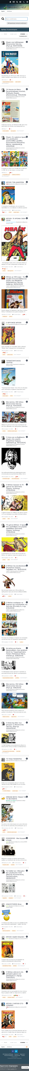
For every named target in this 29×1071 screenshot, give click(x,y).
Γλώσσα (16, 1054)
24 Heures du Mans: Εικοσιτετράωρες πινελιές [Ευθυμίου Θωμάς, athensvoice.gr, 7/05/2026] (16, 92)
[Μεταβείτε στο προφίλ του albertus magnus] (3, 361)
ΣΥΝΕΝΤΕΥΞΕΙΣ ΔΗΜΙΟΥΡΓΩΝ (12, 658)
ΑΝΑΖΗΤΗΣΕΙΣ (9, 907)
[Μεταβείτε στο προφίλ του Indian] (3, 183)
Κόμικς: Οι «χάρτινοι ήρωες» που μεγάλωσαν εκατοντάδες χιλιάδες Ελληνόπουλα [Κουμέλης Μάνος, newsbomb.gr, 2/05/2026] (16, 141)
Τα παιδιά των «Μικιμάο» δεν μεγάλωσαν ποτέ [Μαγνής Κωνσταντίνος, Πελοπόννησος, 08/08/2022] (15, 874)
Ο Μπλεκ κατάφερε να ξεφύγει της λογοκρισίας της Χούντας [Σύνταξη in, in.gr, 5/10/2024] (16, 605)
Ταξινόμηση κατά (23, 36)
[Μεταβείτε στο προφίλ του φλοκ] (3, 323)
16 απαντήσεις (17, 210)
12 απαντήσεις (18, 786)
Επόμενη (22, 34)
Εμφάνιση (22, 1054)
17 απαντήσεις (19, 828)
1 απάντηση (18, 896)
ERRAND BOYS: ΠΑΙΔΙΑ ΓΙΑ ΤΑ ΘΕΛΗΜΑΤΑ (16, 798)
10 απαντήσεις (16, 314)
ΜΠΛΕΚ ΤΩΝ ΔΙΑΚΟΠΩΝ (15, 182)
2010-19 (25, 938)
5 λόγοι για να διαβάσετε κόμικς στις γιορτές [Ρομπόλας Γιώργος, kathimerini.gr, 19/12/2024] (16, 440)
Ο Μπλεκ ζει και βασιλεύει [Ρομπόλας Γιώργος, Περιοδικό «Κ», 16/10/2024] (16, 567)
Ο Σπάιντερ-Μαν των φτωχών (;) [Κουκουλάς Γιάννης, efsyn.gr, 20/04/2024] (15, 725)
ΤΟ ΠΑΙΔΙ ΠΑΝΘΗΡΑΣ (14, 759)
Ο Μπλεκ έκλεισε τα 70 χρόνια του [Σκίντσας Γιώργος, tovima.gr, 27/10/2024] (15, 487)
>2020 (25, 184)
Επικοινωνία (17, 1055)
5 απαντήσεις (18, 926)
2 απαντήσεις (19, 594)
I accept (25, 1067)
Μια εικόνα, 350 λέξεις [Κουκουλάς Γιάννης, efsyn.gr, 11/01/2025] (14, 404)
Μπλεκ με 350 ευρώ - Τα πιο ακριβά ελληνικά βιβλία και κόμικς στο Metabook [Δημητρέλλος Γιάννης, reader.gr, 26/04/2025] (16, 280)
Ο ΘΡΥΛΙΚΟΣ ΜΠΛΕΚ (13, 323)
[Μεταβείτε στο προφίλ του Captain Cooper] (3, 277)
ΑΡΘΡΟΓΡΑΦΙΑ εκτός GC (11, 48)
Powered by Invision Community (14, 1058)
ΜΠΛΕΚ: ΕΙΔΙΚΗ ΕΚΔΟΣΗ (15, 937)
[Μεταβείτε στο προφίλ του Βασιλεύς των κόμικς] (3, 797)
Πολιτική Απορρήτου (8, 1055)
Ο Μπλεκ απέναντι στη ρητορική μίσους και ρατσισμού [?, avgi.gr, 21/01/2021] (14, 974)
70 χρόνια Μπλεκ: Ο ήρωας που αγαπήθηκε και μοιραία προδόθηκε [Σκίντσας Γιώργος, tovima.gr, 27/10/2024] (16, 528)
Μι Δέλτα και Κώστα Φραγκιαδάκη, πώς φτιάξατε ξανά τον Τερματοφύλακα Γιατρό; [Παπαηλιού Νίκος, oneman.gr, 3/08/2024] (16, 652)
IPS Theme (5, 1054)
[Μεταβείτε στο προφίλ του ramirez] (3, 43)
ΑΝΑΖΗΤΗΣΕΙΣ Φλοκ (14, 904)
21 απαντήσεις (19, 266)
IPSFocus (11, 1054)
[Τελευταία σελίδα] (27, 34)
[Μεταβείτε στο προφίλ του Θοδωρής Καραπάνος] (3, 219)
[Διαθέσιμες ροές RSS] (26, 1046)
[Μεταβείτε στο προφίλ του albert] (3, 759)
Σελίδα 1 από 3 (13, 34)
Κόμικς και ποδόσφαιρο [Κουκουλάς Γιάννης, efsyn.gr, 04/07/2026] (15, 44)
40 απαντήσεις (19, 350)
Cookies (23, 1055)
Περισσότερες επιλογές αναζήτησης (17, 23)
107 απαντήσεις (19, 391)
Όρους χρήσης (11, 1069)
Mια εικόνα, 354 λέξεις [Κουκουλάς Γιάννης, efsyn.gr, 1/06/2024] (14, 686)
